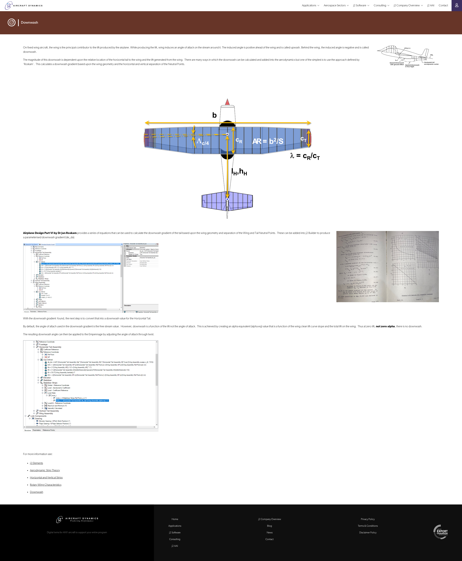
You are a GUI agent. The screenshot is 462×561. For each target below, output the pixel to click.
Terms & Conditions (368, 526)
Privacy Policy (368, 519)
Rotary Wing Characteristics (45, 485)
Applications (174, 526)
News (270, 532)
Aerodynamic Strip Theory (45, 470)
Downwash (36, 492)
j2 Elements (36, 463)
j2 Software (174, 532)
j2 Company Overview (269, 519)
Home (175, 519)
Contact (269, 539)
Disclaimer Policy (367, 532)
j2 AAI (175, 546)
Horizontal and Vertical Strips (46, 477)
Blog (269, 526)
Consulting (174, 539)
